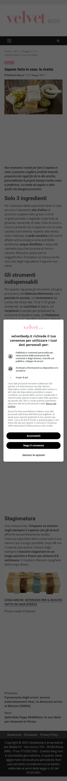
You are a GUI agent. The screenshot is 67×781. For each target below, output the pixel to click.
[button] (33, 377)
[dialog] (33, 390)
